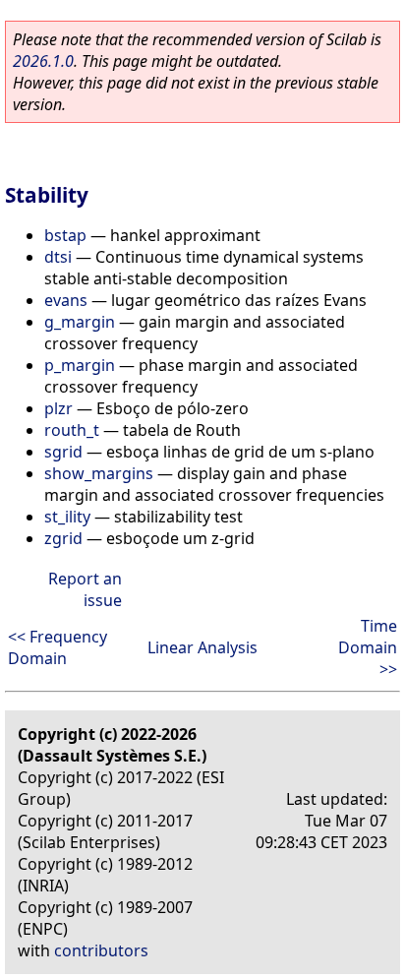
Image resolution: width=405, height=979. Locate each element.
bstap (65, 235)
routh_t (71, 430)
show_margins (98, 473)
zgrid (63, 538)
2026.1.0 (43, 61)
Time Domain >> (367, 647)
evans (65, 300)
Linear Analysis (202, 647)
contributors (101, 950)
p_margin (79, 365)
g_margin (79, 322)
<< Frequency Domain (57, 647)
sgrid (63, 451)
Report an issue (85, 589)
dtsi (58, 257)
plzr (58, 408)
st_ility (67, 516)
